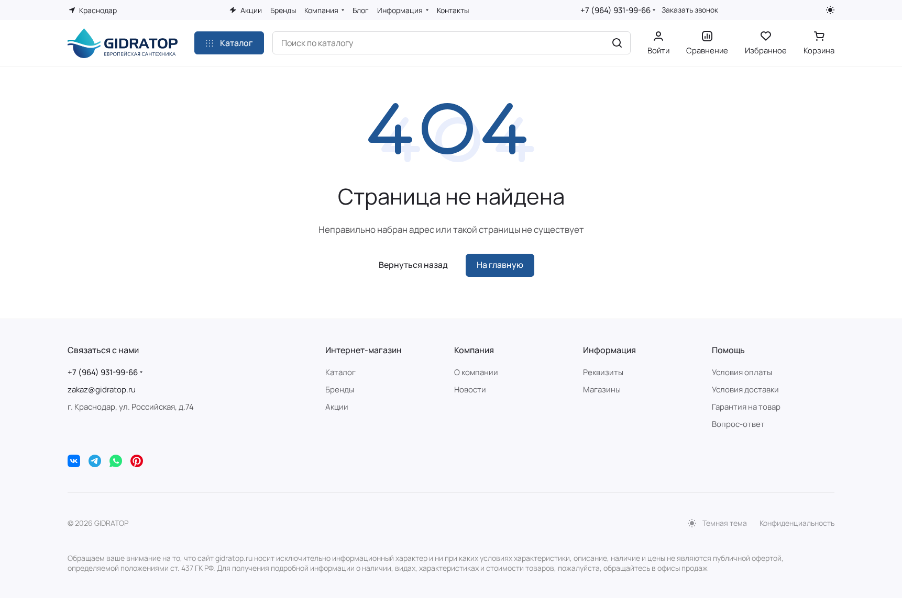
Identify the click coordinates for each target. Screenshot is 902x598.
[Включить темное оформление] (830, 10)
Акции (336, 406)
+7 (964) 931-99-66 (615, 10)
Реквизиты (603, 372)
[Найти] (617, 43)
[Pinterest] (136, 461)
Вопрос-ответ (738, 424)
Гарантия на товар (746, 406)
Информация (609, 350)
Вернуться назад (413, 264)
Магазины (602, 389)
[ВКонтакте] (74, 461)
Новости (470, 389)
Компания (474, 350)
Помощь (728, 350)
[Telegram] (95, 461)
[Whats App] (115, 461)
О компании (476, 372)
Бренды (339, 389)
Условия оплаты (742, 372)
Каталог (340, 372)
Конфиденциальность (797, 523)
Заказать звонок (690, 10)
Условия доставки (745, 389)
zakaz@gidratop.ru (102, 389)
